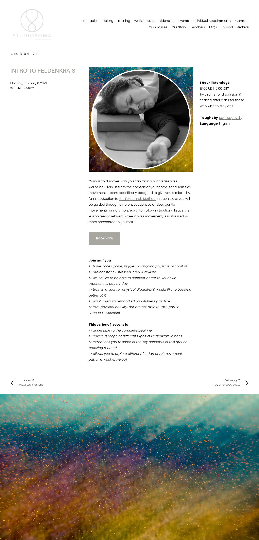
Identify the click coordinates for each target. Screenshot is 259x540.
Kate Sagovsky (230, 117)
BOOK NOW (104, 238)
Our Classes (158, 27)
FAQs (213, 27)
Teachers (197, 27)
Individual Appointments (212, 20)
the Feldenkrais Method (137, 198)
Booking (107, 20)
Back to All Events (27, 53)
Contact (242, 20)
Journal (227, 27)
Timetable (89, 20)
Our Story (179, 27)
